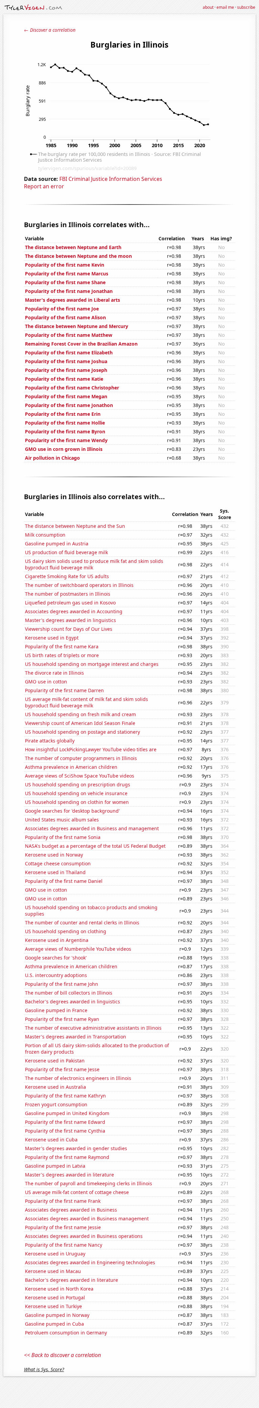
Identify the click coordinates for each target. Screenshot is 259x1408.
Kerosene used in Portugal (55, 1297)
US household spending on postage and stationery (82, 732)
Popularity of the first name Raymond (67, 1157)
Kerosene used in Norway (54, 854)
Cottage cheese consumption (58, 863)
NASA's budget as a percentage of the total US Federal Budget (95, 846)
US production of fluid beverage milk (66, 552)
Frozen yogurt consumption (56, 1104)
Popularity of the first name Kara (61, 646)
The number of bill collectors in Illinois (68, 993)
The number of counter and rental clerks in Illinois (82, 922)
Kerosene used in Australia (55, 1087)
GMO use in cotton (46, 681)
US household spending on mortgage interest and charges (92, 664)
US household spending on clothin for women (77, 802)
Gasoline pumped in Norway (57, 1315)
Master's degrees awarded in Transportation (75, 1036)
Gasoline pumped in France (56, 1010)
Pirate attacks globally (50, 740)
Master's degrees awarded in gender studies (76, 1148)
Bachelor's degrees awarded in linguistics (72, 1001)
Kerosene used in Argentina (56, 940)
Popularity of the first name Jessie (63, 1227)
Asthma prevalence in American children (71, 767)
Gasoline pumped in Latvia (55, 1166)
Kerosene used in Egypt (52, 637)
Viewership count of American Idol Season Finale (80, 723)
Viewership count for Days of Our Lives (68, 629)
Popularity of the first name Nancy (63, 1245)
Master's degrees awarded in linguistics (70, 620)
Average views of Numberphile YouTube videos (78, 949)
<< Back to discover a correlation (62, 1355)
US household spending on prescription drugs (77, 784)
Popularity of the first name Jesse (62, 1069)
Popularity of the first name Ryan (62, 1019)
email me (225, 7)
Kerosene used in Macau (53, 1271)
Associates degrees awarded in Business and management (92, 828)
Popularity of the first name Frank (62, 1201)
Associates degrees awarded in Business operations (84, 1236)
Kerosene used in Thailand (55, 872)
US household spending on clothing (65, 931)
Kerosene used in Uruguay (55, 1253)
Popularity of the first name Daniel (64, 881)
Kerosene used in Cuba (51, 1139)
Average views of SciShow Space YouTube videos (79, 776)
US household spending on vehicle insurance (76, 793)
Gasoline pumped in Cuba (54, 1324)
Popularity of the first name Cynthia (65, 1131)
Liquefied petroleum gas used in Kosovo (70, 602)
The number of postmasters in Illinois (67, 594)
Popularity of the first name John (61, 984)
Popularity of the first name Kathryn (65, 1095)
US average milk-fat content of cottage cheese (77, 1192)
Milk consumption (45, 535)
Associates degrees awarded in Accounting (73, 611)
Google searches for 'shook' (56, 957)
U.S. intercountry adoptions (56, 975)
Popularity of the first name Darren (64, 690)
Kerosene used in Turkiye (53, 1306)
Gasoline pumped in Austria (56, 543)
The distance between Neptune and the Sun (75, 526)
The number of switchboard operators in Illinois (79, 585)
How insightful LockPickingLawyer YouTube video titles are (90, 749)
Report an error (44, 186)
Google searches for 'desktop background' (72, 811)
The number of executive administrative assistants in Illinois (93, 1028)
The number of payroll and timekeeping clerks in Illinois (88, 1183)
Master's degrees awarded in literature (69, 1174)
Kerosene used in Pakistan (55, 1060)
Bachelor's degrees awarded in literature (71, 1280)
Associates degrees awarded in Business (71, 1210)
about (208, 7)
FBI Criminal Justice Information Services (110, 179)
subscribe (246, 7)
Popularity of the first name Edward (65, 1122)
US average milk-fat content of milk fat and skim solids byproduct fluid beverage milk (86, 702)
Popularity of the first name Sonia (62, 837)
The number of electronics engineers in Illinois (78, 1078)
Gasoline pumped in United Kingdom (67, 1113)
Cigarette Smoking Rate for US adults (67, 576)
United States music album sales (62, 819)
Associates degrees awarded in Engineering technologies (90, 1262)
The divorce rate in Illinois (54, 673)
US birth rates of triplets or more (62, 655)
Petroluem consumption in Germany (66, 1332)
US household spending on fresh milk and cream (80, 714)
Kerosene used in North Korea (59, 1288)
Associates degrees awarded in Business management (87, 1218)
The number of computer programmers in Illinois (81, 758)
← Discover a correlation (50, 30)
